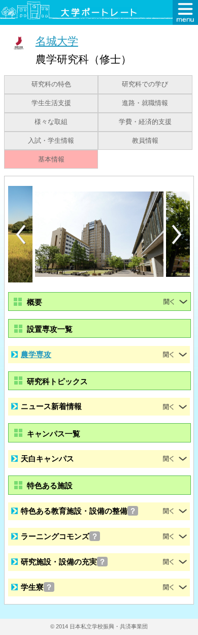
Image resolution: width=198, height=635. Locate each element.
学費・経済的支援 (145, 121)
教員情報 (145, 140)
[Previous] (21, 234)
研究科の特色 (51, 84)
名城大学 (57, 41)
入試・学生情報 (51, 140)
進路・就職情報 (145, 103)
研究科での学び (145, 84)
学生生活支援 (51, 103)
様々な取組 (51, 121)
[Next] (177, 234)
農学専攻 (36, 354)
